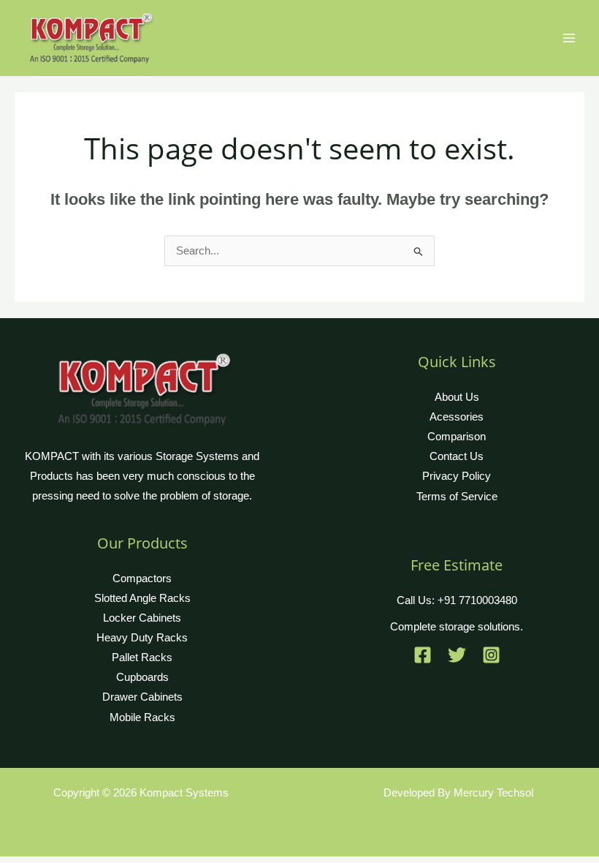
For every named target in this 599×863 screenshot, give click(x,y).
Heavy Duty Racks (142, 638)
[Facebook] (422, 655)
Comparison (456, 436)
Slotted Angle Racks (142, 598)
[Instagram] (491, 655)
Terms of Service (456, 496)
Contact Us (457, 456)
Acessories (457, 417)
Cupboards (142, 677)
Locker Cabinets (142, 618)
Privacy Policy (456, 476)
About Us (457, 397)
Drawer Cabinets (142, 697)
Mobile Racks (142, 717)
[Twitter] (457, 655)
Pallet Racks (142, 657)
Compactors (142, 578)
